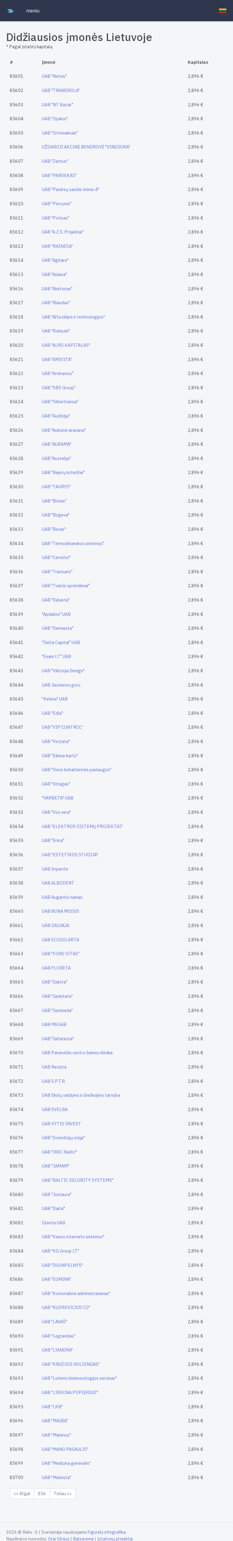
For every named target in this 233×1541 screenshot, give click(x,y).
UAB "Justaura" (57, 1194)
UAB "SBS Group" (59, 387)
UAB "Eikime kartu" (60, 756)
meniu (32, 11)
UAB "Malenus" (56, 1435)
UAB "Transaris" (57, 571)
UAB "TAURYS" (56, 486)
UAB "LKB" (52, 1407)
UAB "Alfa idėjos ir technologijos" (73, 317)
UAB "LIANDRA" (57, 1350)
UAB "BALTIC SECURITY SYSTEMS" (77, 1180)
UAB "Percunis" (56, 203)
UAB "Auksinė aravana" (64, 430)
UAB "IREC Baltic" (59, 1152)
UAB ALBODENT (58, 883)
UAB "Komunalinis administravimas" (76, 1293)
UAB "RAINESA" (57, 246)
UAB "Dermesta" (57, 628)
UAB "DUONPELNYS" (62, 1265)
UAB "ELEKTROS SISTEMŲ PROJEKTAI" (82, 826)
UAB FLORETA (56, 968)
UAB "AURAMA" (56, 444)
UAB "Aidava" (54, 274)
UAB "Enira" (53, 840)
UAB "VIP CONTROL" (62, 727)
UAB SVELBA (55, 1109)
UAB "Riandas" (56, 302)
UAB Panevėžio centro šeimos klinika (77, 1052)
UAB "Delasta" (56, 600)
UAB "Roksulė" (56, 331)
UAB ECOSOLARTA (60, 940)
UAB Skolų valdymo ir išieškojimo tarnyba (81, 1095)
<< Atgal (22, 1493)
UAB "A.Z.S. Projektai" (62, 232)
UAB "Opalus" (55, 118)
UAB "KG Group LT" (60, 1251)
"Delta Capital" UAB (61, 642)
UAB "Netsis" (54, 76)
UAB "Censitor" (56, 557)
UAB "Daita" (53, 1208)
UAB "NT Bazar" (57, 104)
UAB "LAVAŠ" (54, 1322)
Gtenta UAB (53, 1223)
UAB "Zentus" (55, 161)
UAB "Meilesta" (56, 1477)
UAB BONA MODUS (60, 911)
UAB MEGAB (54, 1024)
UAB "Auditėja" (56, 416)
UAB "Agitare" (55, 260)
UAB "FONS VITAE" (60, 953)
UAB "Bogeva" (55, 515)
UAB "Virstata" (56, 741)
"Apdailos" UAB (56, 614)
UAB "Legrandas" (58, 1336)
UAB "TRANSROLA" (61, 90)
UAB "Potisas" (55, 218)
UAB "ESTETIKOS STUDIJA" (70, 854)
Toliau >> (63, 1493)
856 (42, 1493)
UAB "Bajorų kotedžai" (63, 472)
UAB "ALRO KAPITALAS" (66, 345)
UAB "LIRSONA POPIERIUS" (70, 1392)
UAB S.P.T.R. (54, 1081)
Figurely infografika (106, 1532)
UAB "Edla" (52, 713)
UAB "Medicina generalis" (66, 1463)
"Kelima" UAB (55, 699)
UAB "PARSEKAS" (59, 175)
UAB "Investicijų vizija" (63, 1137)
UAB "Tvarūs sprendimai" (65, 585)
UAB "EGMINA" (56, 1279)
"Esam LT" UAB (56, 656)
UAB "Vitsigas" (56, 784)
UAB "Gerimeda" (57, 1010)
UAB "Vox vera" (56, 812)
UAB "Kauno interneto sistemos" (73, 1236)
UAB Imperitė (55, 869)
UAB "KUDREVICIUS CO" (66, 1307)
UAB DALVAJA (55, 925)
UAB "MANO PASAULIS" (65, 1449)
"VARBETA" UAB (57, 798)
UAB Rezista (54, 1067)
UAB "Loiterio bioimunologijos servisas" (79, 1378)
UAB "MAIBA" (55, 1420)
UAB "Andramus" (57, 373)
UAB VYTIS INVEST (61, 1124)
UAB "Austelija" (56, 458)
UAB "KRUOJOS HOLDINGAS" (71, 1364)
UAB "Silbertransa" (60, 401)
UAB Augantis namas (62, 897)
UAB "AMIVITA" (57, 359)
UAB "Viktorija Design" (63, 670)
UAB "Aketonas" (57, 288)
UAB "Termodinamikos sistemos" (73, 543)
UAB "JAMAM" (55, 1166)
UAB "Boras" (54, 529)
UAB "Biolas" (54, 501)
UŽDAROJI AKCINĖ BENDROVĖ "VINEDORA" (86, 147)
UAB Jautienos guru (61, 685)
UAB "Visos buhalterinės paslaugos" (76, 769)
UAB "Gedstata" (57, 996)
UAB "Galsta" (54, 982)
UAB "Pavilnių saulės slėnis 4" (70, 189)
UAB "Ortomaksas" (60, 133)
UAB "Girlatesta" (58, 1039)
